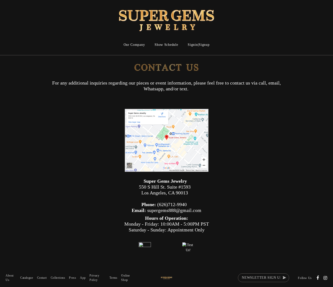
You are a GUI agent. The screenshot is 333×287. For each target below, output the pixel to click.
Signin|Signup (198, 45)
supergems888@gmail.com (174, 210)
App (83, 277)
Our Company (134, 45)
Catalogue (26, 277)
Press (72, 277)
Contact (42, 277)
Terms (113, 277)
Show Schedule (166, 45)
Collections (58, 277)
